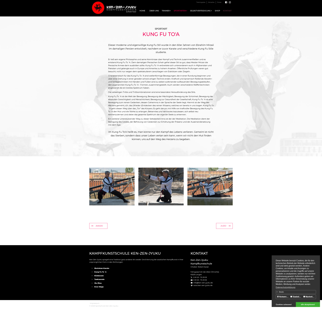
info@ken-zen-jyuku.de (203, 283)
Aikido (99, 226)
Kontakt (227, 11)
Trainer (166, 11)
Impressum (94, 303)
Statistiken (297, 297)
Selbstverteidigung (200, 11)
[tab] (296, 292)
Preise (219, 2)
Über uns (154, 11)
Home (142, 11)
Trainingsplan (200, 2)
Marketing (310, 297)
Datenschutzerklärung (285, 287)
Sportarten (180, 11)
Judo (223, 226)
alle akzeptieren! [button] (308, 304)
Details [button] (281, 292)
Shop (217, 11)
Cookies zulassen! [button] (284, 304)
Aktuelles (211, 2)
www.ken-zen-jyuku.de (202, 285)
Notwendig (284, 297)
